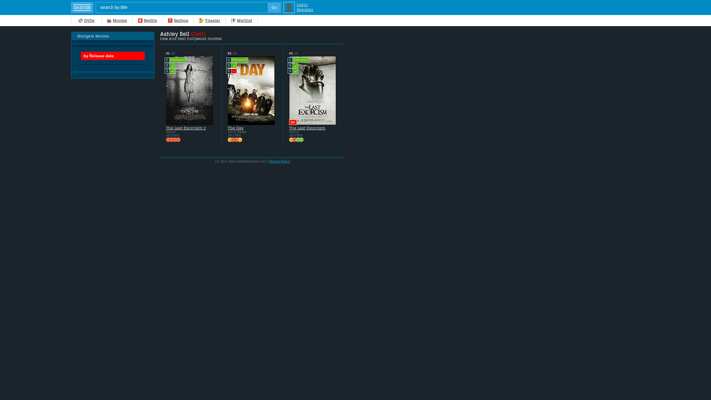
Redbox (181, 20)
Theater (212, 20)
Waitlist (244, 20)
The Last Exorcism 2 (186, 128)
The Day (236, 128)
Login (302, 4)
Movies (120, 20)
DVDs (89, 20)
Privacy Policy (279, 161)
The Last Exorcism (307, 128)
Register (305, 10)
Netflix (150, 20)
